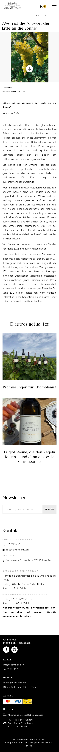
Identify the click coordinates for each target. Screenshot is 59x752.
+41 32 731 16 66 (11, 669)
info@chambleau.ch (17, 550)
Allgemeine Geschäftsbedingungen (25, 715)
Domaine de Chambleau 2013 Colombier (28, 560)
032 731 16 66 (13, 544)
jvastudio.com (26, 742)
